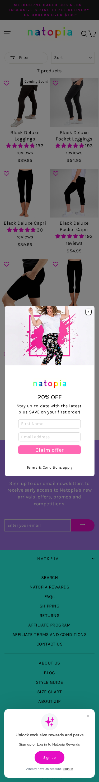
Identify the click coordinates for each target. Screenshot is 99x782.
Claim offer (49, 450)
